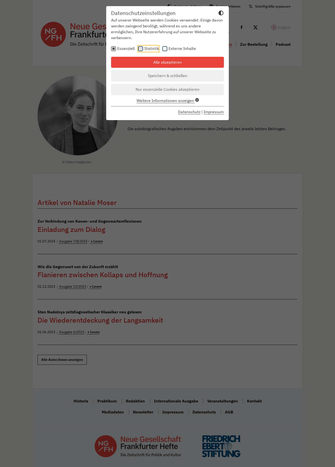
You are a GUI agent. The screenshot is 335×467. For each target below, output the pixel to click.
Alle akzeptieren (167, 62)
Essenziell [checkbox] (126, 48)
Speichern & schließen (167, 75)
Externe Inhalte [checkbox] (182, 48)
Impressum (214, 111)
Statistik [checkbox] (151, 48)
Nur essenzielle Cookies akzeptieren (167, 89)
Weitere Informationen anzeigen (166, 100)
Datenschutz (189, 111)
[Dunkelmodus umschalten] (221, 14)
